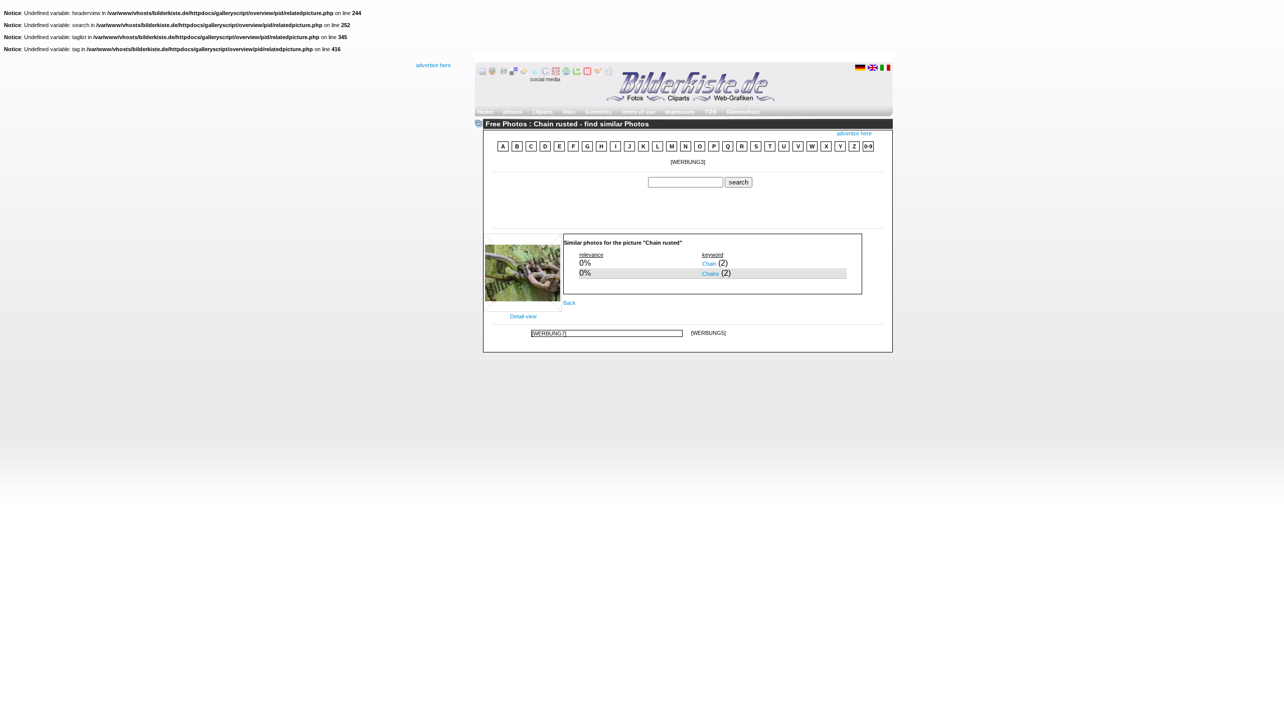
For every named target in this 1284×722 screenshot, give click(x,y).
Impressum (680, 112)
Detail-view (523, 316)
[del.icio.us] (514, 73)
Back (569, 303)
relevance (591, 255)
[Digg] (608, 73)
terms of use (638, 112)
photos (512, 112)
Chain (709, 264)
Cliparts (542, 112)
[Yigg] (598, 73)
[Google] (545, 73)
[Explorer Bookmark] (503, 73)
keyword (712, 255)
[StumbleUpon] (566, 73)
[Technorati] (577, 73)
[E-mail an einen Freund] (482, 73)
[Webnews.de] (587, 73)
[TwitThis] (535, 73)
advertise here (433, 65)
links (569, 112)
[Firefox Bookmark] (493, 73)
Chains (710, 274)
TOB (711, 112)
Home (485, 112)
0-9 (868, 146)
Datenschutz (743, 112)
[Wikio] (524, 73)
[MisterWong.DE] (556, 73)
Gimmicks (598, 112)
